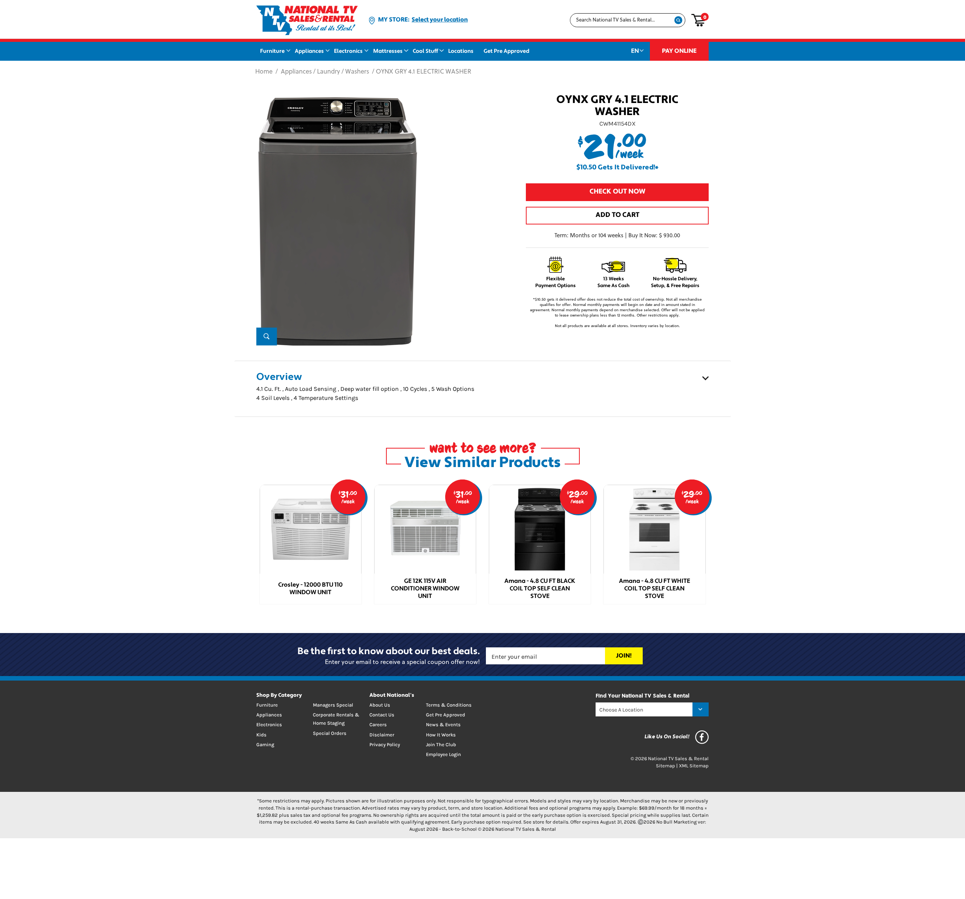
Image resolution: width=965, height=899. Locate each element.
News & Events (443, 724)
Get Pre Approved (506, 51)
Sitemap (665, 765)
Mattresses (388, 51)
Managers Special (333, 705)
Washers (357, 72)
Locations (460, 51)
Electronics (348, 51)
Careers (378, 724)
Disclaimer (381, 735)
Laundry (328, 72)
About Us (379, 705)
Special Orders (329, 733)
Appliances (309, 51)
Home (264, 72)
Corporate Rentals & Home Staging (336, 719)
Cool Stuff (425, 51)
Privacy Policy (384, 744)
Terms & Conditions (449, 705)
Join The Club (441, 744)
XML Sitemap (694, 765)
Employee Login (443, 754)
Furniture (272, 51)
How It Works (441, 735)
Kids (261, 735)
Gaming (265, 744)
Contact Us (381, 715)
